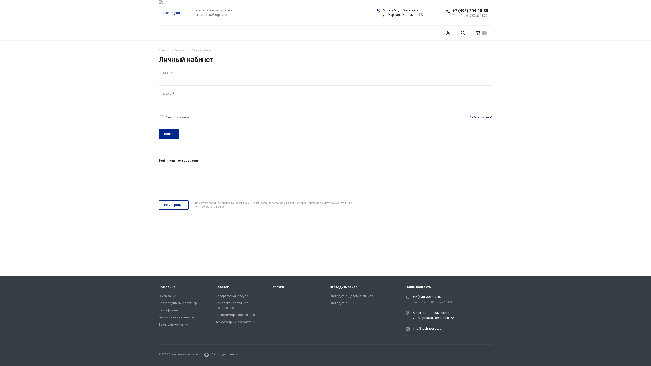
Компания (167, 287)
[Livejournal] (164, 174)
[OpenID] (201, 174)
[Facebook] (475, 355)
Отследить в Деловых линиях (351, 296)
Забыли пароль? (481, 117)
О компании (167, 296)
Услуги (278, 287)
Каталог (222, 287)
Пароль (168, 94)
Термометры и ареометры (235, 322)
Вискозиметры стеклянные (236, 315)
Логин (167, 73)
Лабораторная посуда (232, 296)
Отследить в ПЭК (342, 303)
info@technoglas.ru (427, 328)
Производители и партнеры (179, 303)
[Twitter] (487, 355)
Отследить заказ (343, 287)
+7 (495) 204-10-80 (470, 11)
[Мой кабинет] (448, 32)
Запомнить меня (177, 117)
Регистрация (173, 205)
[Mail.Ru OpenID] (176, 174)
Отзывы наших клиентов (176, 317)
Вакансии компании (173, 324)
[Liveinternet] (188, 174)
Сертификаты (169, 310)
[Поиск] (462, 32)
